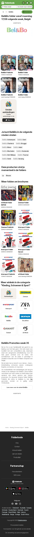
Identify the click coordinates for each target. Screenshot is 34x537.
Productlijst (17, 457)
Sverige (17, 514)
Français (4, 512)
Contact (17, 447)
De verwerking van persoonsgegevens (17, 532)
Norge (12, 514)
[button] (27, 2)
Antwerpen (8, 140)
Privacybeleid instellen (16, 525)
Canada (28, 508)
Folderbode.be (22, 520)
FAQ (17, 443)
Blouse (8, 175)
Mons (6, 147)
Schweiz (4, 510)
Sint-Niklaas (8, 155)
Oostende (23, 151)
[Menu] (31, 2)
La (3, 175)
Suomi (26, 510)
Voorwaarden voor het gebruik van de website (17, 529)
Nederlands (5, 514)
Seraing (18, 159)
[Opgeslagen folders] (23, 2)
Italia (18, 512)
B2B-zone (17, 475)
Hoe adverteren (17, 472)
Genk (6, 159)
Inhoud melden (17, 450)
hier (31, 379)
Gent (21, 140)
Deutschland (12, 510)
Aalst (17, 147)
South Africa (25, 514)
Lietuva (23, 512)
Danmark (20, 510)
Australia (22, 508)
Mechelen (8, 151)
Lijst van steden (17, 454)
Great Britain (12, 512)
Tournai (23, 155)
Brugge (21, 143)
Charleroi (8, 143)
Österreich (15, 508)
